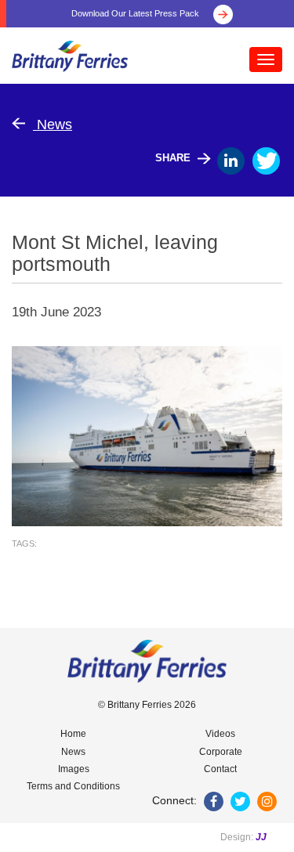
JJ (261, 837)
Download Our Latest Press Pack (136, 13)
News (52, 124)
